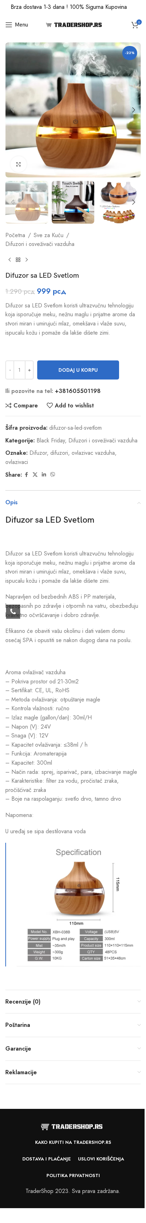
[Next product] (26, 260)
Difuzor (38, 453)
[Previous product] (9, 260)
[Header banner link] (73, 7)
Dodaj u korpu (78, 370)
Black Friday (50, 440)
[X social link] (35, 475)
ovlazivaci (16, 462)
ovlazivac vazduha (93, 453)
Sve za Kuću (48, 235)
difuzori (59, 453)
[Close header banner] (137, 7)
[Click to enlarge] (19, 164)
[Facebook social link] (26, 475)
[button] (12, 110)
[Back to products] (18, 260)
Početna (15, 235)
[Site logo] (73, 24)
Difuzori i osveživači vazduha (39, 244)
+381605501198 (78, 391)
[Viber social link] (52, 475)
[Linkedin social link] (44, 475)
